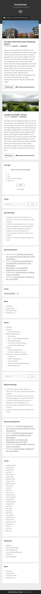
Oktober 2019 (10, 519)
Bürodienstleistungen (14, 341)
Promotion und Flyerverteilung (17, 343)
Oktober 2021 (10, 481)
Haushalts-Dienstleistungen (16, 345)
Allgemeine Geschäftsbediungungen (19, 363)
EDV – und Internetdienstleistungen (18, 338)
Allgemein (9, 545)
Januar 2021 (10, 492)
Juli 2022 (8, 472)
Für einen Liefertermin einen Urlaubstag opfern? (20, 29)
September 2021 (11, 483)
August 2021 (10, 486)
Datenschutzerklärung (14, 359)
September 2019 (11, 522)
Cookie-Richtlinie (13, 361)
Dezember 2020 (10, 495)
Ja (8, 174)
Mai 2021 (9, 490)
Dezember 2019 (10, 517)
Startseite (9, 327)
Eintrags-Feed (10, 308)
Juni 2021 (9, 488)
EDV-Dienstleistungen (12, 547)
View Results (20, 189)
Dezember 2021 (10, 479)
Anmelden (9, 306)
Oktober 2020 (10, 499)
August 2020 (10, 504)
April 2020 (9, 510)
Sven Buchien (20, 4)
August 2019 (10, 524)
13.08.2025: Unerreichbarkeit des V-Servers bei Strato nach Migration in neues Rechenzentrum (20, 257)
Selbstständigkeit (11, 556)
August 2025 (10, 468)
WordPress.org (10, 313)
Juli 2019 (8, 526)
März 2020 (9, 513)
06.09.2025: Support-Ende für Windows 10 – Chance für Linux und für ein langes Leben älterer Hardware (20, 220)
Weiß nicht (10, 180)
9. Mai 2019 (14, 116)
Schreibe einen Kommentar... (26, 87)
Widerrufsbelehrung (14, 365)
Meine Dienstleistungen (13, 334)
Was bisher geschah (14, 331)
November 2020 (11, 497)
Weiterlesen (9, 87)
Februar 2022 (10, 474)
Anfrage (8, 347)
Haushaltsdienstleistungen (14, 552)
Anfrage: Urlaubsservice (15, 350)
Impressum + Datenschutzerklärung (16, 354)
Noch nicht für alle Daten (14, 178)
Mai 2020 (9, 508)
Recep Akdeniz (10, 268)
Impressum (11, 356)
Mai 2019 (9, 531)
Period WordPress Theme (15, 592)
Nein (8, 176)
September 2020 (11, 501)
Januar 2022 (10, 477)
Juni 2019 (9, 529)
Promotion (9, 554)
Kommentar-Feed (11, 310)
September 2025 (11, 465)
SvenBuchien (23, 46)
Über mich (9, 329)
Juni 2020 (9, 506)
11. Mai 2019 (14, 46)
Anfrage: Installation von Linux (17, 352)
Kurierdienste (12, 336)
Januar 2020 (10, 515)
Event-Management (12, 550)
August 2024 (10, 470)
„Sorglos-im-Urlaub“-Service (20, 102)
